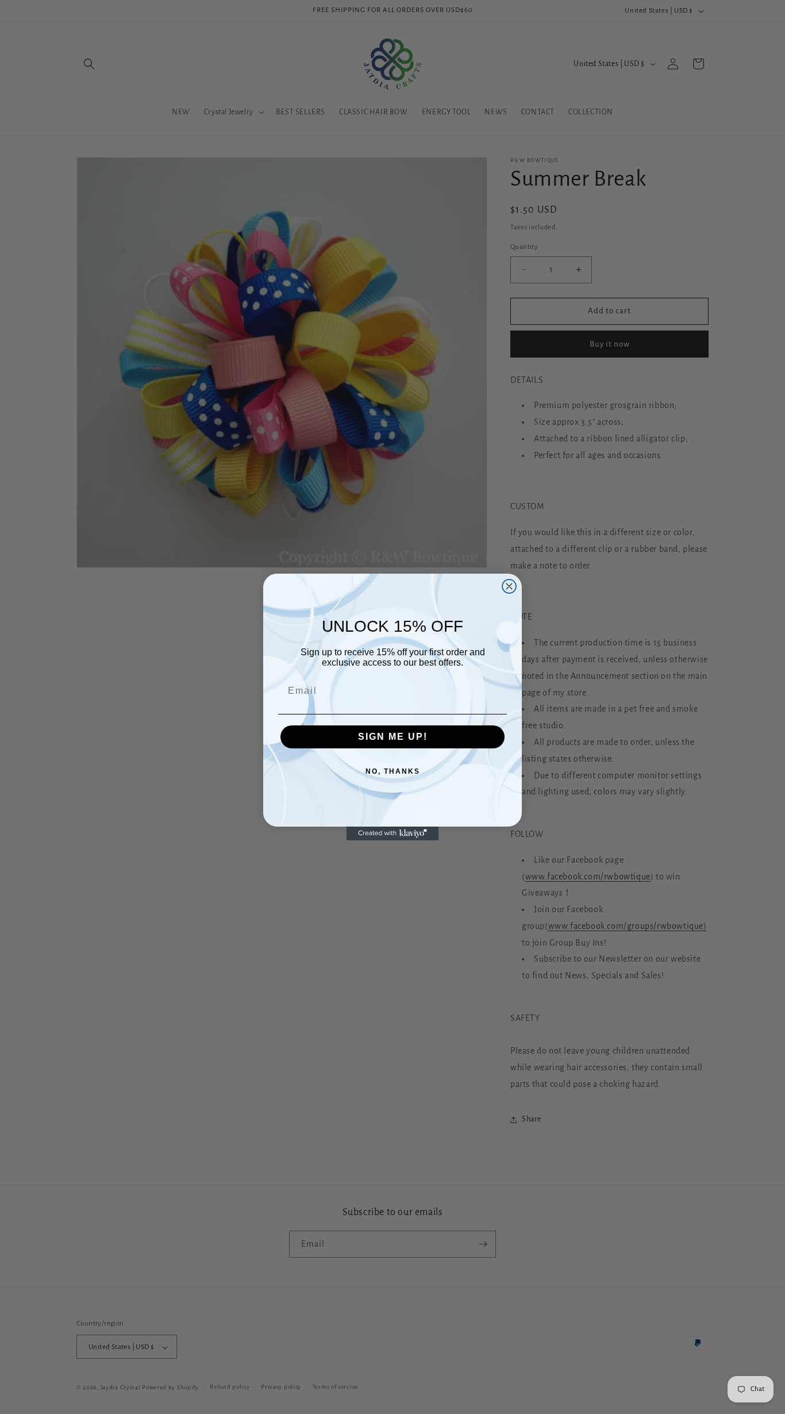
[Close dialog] (509, 586)
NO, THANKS (392, 771)
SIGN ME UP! (393, 736)
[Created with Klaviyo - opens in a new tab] (392, 833)
